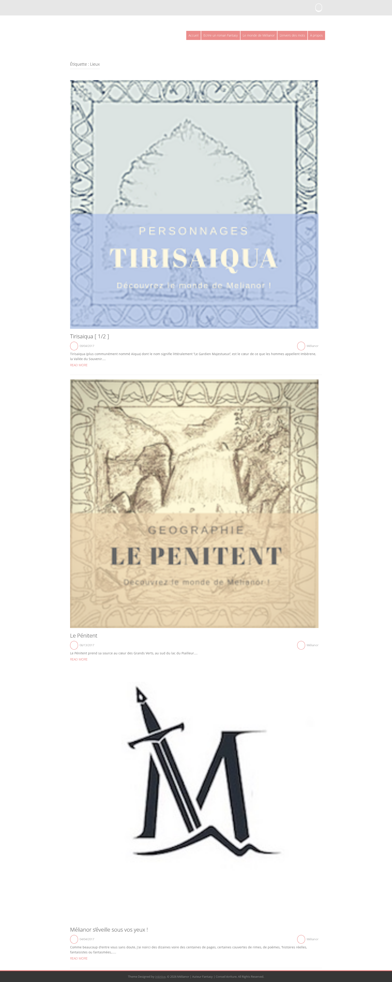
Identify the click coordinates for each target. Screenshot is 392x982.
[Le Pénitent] (194, 503)
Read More (79, 365)
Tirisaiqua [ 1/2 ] (89, 336)
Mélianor (312, 346)
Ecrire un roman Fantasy (220, 35)
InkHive (160, 977)
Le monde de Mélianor (259, 35)
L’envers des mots (292, 35)
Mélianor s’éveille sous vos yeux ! (109, 929)
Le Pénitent (83, 635)
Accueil (193, 35)
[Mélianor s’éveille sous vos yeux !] (194, 797)
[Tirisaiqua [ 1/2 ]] (194, 204)
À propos (316, 35)
